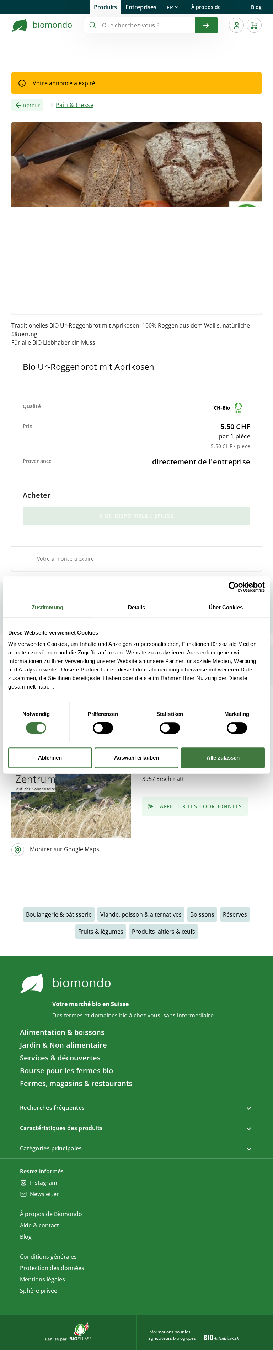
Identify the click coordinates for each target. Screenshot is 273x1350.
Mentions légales (42, 1279)
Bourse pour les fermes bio (66, 1070)
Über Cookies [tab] (226, 607)
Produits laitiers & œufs (163, 931)
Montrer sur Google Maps (64, 849)
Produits (105, 7)
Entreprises (140, 7)
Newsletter (44, 1194)
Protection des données (52, 1268)
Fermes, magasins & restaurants (76, 1083)
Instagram (43, 1183)
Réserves (235, 914)
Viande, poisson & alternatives (141, 914)
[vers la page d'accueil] (42, 25)
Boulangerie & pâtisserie (59, 914)
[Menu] (236, 25)
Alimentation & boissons (62, 1032)
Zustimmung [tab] (47, 607)
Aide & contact (39, 1225)
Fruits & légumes (100, 931)
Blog (256, 7)
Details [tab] (136, 607)
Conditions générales (48, 1256)
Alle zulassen (223, 758)
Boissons (202, 914)
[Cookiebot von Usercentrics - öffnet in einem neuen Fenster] (234, 587)
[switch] (103, 728)
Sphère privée (38, 1291)
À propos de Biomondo (206, 9)
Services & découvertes (60, 1058)
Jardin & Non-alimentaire (63, 1045)
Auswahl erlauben (136, 758)
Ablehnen (50, 758)
